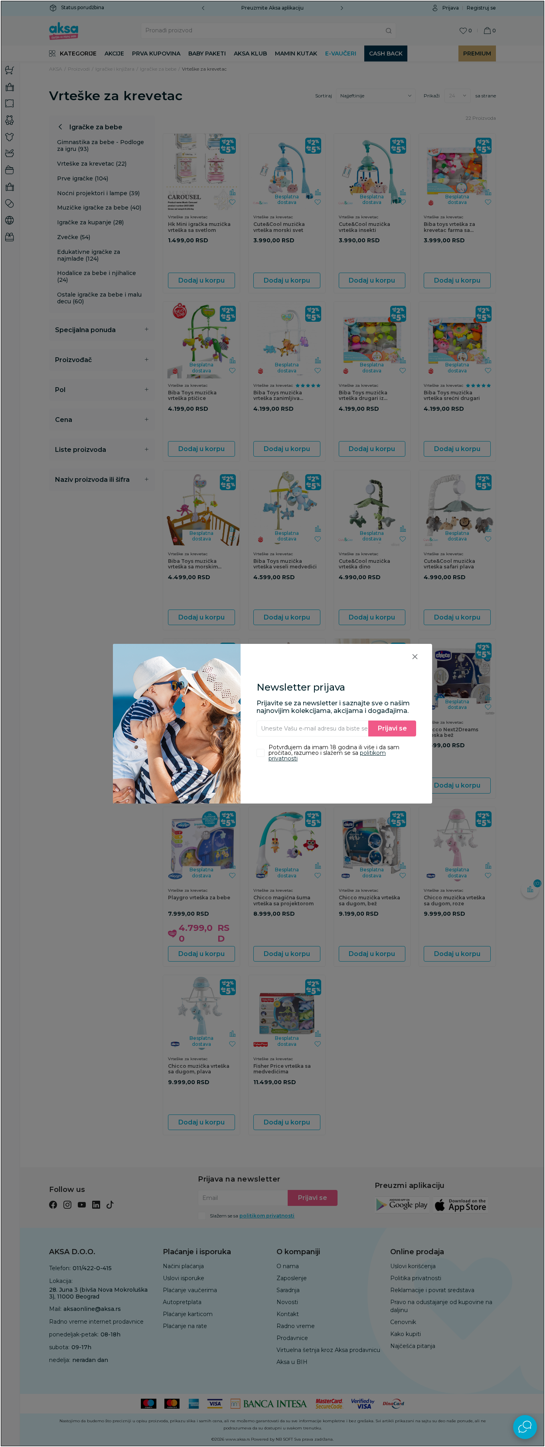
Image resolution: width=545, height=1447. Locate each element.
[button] (415, 656)
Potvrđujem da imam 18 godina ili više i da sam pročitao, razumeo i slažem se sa (334, 752)
